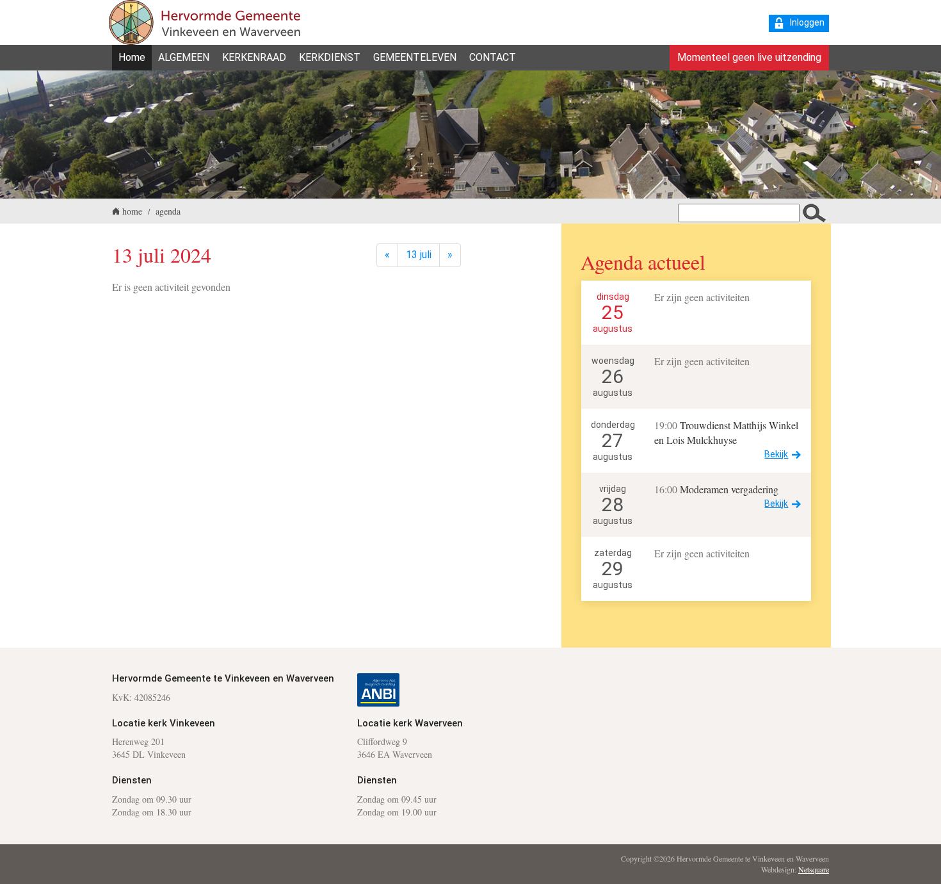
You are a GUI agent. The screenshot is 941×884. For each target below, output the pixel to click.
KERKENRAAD (254, 57)
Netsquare (813, 869)
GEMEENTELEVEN (414, 57)
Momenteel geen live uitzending (749, 57)
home (132, 211)
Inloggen (807, 22)
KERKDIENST (329, 57)
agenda (168, 211)
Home (131, 57)
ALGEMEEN (183, 57)
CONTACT (492, 57)
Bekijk (776, 454)
